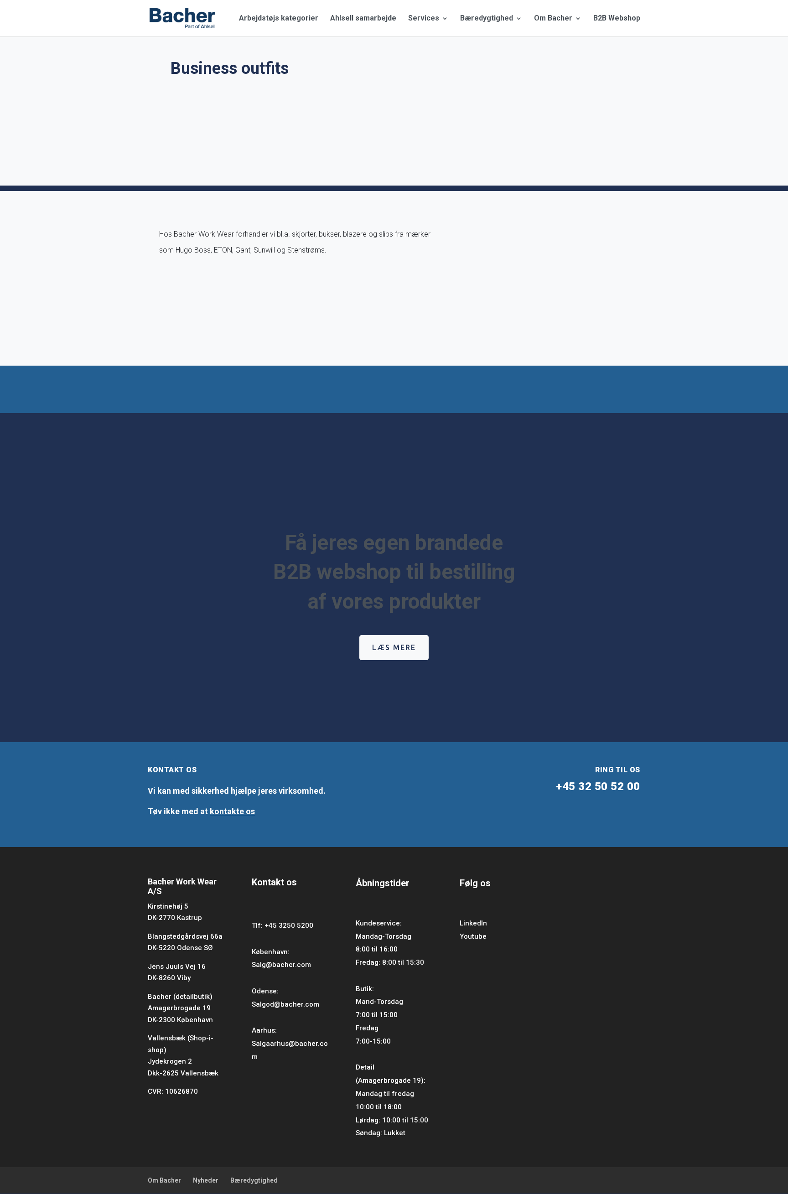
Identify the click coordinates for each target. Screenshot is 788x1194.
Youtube (473, 936)
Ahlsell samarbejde (363, 18)
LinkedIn (473, 923)
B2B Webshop (616, 18)
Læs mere (394, 647)
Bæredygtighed (486, 18)
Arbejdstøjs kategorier (278, 18)
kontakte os (232, 811)
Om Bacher (553, 18)
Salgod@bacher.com (285, 1004)
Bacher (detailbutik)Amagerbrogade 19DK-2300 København (180, 1008)
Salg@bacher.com (281, 965)
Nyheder (205, 1180)
